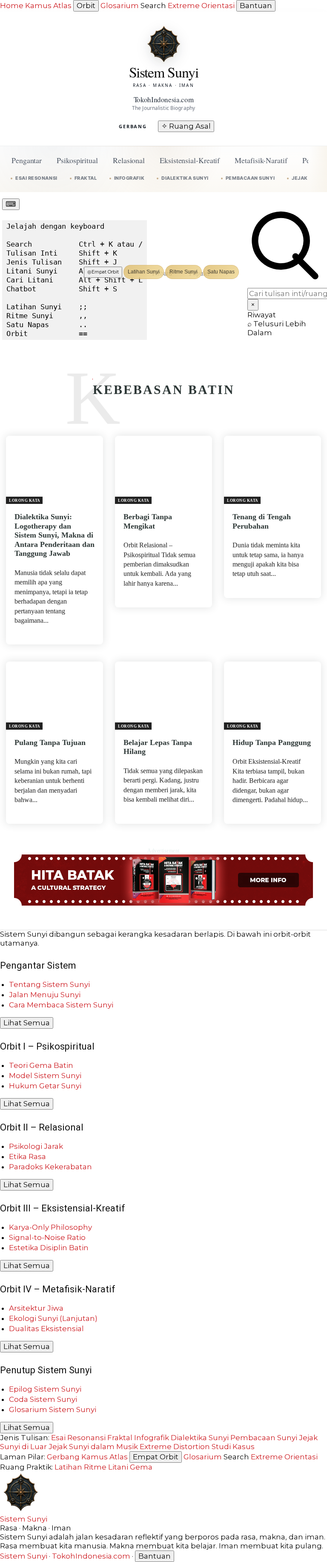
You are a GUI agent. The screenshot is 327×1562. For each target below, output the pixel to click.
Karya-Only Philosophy (50, 1227)
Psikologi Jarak (36, 1146)
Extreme (184, 5)
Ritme (95, 1467)
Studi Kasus (233, 1446)
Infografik (129, 178)
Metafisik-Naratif (261, 160)
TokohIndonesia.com (91, 1556)
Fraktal (86, 178)
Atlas (62, 5)
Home (11, 5)
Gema (141, 1467)
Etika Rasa (27, 1156)
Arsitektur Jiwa (36, 1308)
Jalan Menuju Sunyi (44, 994)
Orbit (86, 5)
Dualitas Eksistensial (46, 1328)
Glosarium (119, 5)
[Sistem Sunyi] (163, 43)
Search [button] (153, 5)
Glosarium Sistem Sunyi (52, 1409)
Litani (118, 1467)
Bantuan (256, 5)
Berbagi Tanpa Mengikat (147, 521)
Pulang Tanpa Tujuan (50, 742)
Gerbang (133, 126)
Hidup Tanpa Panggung (271, 742)
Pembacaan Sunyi (250, 178)
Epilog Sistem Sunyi (45, 1389)
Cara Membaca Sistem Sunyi (61, 1005)
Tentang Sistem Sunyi (49, 984)
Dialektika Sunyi (185, 178)
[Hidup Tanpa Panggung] (272, 696)
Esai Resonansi (36, 178)
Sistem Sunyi (23, 1519)
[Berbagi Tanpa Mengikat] (163, 470)
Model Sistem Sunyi (45, 1075)
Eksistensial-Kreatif (190, 160)
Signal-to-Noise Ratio (47, 1237)
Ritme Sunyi (183, 272)
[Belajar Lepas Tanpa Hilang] (163, 696)
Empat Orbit (103, 272)
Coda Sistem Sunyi (43, 1399)
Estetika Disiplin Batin (49, 1247)
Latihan (68, 1467)
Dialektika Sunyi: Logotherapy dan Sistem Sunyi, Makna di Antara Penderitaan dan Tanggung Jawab (54, 535)
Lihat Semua (26, 1022)
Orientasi (218, 5)
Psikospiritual (77, 160)
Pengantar (26, 160)
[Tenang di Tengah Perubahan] (272, 470)
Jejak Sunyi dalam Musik (93, 1446)
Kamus (38, 5)
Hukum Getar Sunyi (45, 1086)
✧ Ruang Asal (186, 126)
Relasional (129, 160)
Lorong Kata (24, 500)
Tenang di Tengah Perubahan (261, 521)
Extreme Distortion (175, 1446)
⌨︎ (11, 204)
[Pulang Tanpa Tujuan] (54, 696)
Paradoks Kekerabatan (50, 1166)
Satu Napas (221, 272)
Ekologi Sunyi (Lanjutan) (53, 1318)
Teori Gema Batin (41, 1065)
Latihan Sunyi (144, 272)
